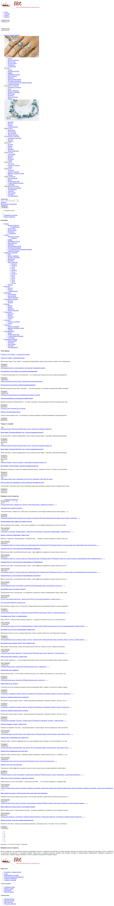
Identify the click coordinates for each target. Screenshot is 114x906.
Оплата (6, 15)
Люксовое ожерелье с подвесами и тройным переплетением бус (17, 820)
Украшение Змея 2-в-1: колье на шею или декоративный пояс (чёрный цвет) (20, 548)
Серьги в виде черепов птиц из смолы (10, 412)
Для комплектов (13, 196)
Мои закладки (8, 902)
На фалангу (11, 65)
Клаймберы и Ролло (14, 74)
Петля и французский (14, 79)
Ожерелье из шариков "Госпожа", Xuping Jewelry (14, 724)
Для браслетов (12, 189)
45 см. (13, 272)
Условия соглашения (10, 878)
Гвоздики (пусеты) (13, 71)
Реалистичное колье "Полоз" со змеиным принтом (14, 616)
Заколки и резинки (13, 172)
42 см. (13, 267)
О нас (6, 12)
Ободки (10, 175)
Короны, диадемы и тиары (16, 173)
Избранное (4, 205)
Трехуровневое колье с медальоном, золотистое (13, 589)
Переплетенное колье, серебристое (10, 670)
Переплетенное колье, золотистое (9, 683)
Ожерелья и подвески (14, 87)
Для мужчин (11, 154)
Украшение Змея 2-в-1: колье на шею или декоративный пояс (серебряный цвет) (22, 562)
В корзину (4, 364)
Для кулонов (11, 192)
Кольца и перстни (13, 60)
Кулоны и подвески (14, 165)
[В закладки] (77, 518)
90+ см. (13, 283)
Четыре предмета (13, 135)
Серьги (10, 69)
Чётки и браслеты (13, 151)
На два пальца (12, 63)
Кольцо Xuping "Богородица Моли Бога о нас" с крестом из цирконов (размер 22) (22, 449)
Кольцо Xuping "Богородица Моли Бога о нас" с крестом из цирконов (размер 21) (22, 432)
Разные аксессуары (13, 181)
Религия (10, 144)
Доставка (7, 13)
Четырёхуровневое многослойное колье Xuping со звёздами (16, 521)
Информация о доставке (11, 875)
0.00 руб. (5, 207)
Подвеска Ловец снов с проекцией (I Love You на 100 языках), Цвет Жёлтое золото (22, 482)
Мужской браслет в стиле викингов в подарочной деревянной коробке (19, 371)
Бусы (9, 89)
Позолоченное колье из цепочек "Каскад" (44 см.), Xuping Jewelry (18, 643)
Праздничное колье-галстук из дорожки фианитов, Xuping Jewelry (18, 629)
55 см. (13, 278)
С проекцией (12, 66)
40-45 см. (14, 264)
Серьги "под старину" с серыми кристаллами (12, 358)
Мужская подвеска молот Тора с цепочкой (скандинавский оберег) (18, 385)
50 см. (13, 276)
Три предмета (12, 133)
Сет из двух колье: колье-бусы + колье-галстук (13, 602)
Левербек (11, 78)
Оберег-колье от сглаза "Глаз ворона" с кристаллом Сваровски (17, 778)
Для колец (11, 191)
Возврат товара (9, 888)
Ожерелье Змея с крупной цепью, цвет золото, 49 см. (14, 751)
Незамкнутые (15, 227)
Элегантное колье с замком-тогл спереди (11, 508)
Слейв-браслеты (13, 127)
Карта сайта (7, 890)
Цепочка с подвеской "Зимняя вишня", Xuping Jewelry (15, 535)
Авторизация (13, 204)
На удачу (10, 139)
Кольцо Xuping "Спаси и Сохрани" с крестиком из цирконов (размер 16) (19, 466)
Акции (4, 199)
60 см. (13, 280)
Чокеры (10, 98)
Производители (9, 892)
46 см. (13, 275)
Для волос (11, 170)
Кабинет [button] (4, 202)
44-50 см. (14, 270)
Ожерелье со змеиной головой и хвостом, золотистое (14, 710)
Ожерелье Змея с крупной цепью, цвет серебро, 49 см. (15, 737)
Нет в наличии (5, 528)
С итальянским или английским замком (20, 82)
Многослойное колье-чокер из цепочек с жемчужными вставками (18, 806)
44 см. (13, 268)
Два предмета (12, 131)
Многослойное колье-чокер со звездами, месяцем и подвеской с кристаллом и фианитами (24, 793)
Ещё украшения (12, 178)
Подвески (11, 95)
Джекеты (14, 238)
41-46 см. (14, 265)
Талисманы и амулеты (14, 138)
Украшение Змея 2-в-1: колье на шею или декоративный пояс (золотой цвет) (21, 575)
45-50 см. (14, 273)
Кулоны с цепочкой (14, 92)
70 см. (13, 281)
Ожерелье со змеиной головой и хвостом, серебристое (15, 697)
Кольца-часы (12, 61)
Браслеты (11, 122)
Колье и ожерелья (13, 90)
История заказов (9, 900)
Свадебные (11, 184)
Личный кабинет (9, 899)
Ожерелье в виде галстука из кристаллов (11, 764)
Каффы (10, 73)
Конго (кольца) (12, 76)
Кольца (10, 58)
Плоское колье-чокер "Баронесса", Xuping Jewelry (14, 656)
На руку (10, 123)
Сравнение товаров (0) (11, 499)
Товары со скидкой (10, 880)
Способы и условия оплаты (12, 872)
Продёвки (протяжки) (14, 81)
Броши (10, 180)
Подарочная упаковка (14, 188)
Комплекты (11, 130)
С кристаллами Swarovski (15, 183)
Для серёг (11, 194)
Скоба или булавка (13, 84)
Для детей (11, 164)
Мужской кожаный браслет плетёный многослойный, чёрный (17, 398)
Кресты (10, 147)
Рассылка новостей (10, 903)
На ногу (10, 125)
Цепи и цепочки (13, 97)
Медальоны (11, 94)
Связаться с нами (9, 887)
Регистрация (4, 204)
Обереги (10, 141)
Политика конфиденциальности (14, 877)
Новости (7, 17)
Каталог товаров (12, 35)
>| (4, 841)
